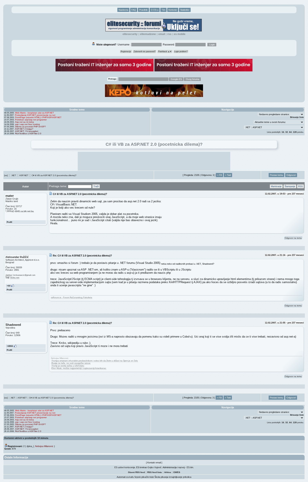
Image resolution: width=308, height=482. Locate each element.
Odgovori (291, 175)
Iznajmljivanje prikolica (180, 477)
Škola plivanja (161, 477)
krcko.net (14, 277)
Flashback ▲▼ (165, 51)
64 (290, 132)
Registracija (126, 51)
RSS (169, 34)
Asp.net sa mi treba (24, 122)
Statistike (184, 10)
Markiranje (276, 186)
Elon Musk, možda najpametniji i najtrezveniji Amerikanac (79, 368)
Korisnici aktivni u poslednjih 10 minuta (26, 438)
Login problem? (181, 51)
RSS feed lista (154, 472)
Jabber (8, 275)
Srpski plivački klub (144, 477)
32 (286, 132)
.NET (13, 175)
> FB (219, 175)
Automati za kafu (125, 477)
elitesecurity (130, 34)
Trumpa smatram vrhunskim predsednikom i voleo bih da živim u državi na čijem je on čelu (95, 361)
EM (175, 472)
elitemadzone (148, 34)
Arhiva (167, 472)
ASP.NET (23, 175)
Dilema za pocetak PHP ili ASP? (30, 126)
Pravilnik (143, 10)
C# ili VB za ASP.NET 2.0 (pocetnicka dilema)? (54, 175)
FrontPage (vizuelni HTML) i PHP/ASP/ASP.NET (38, 117)
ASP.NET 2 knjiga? (24, 129)
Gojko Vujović (155, 467)
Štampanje (290, 186)
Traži (96, 186)
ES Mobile (179, 34)
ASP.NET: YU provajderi (26, 131)
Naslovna (123, 10)
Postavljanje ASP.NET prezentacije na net (35, 115)
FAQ (133, 10)
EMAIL (161, 34)
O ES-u (154, 10)
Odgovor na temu (293, 238)
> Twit (228, 175)
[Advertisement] (154, 161)
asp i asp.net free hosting (27, 124)
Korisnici (172, 10)
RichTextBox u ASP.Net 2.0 (28, 133)
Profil (9, 222)
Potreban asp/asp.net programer (31, 120)
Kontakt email (154, 462)
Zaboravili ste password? (144, 51)
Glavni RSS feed (136, 472)
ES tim (190, 467)
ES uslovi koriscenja (124, 467)
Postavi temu (276, 175)
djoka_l (30, 446)
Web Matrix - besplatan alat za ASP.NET (34, 113)
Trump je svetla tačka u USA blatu (68, 366)
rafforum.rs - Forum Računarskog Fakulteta (71, 297)
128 (295, 132)
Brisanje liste (297, 117)
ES (178, 472)
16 (283, 132)
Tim (163, 10)
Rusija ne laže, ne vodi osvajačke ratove (71, 363)
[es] (6, 175)
